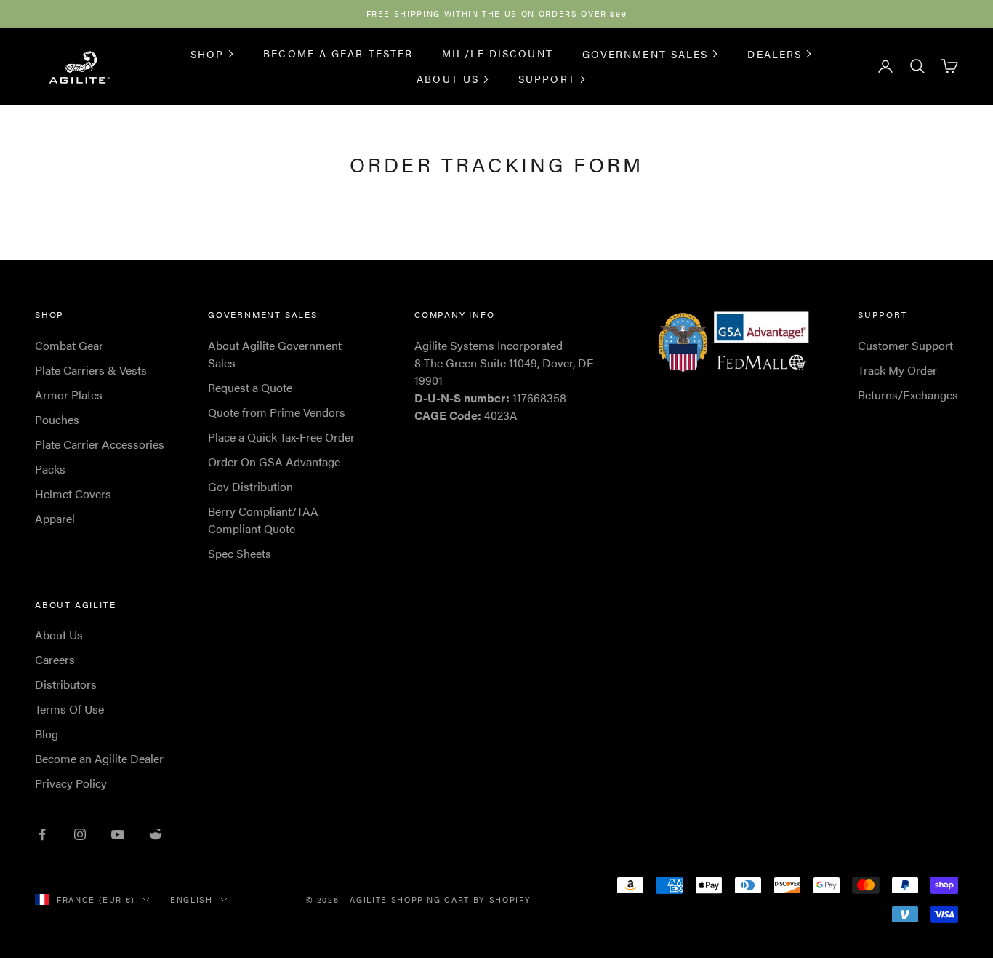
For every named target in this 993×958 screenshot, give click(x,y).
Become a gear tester (338, 53)
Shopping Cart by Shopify (461, 899)
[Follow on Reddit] (155, 834)
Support (547, 78)
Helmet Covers (73, 493)
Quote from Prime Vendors (276, 412)
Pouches (57, 419)
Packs (50, 468)
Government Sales (645, 53)
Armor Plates (68, 394)
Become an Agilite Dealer (99, 758)
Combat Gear (69, 345)
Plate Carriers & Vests (91, 370)
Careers (55, 659)
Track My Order (897, 370)
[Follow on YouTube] (117, 834)
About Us (448, 78)
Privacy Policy (71, 783)
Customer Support (905, 345)
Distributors (66, 684)
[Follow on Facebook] (42, 834)
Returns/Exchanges (908, 394)
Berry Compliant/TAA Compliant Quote (263, 520)
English (191, 899)
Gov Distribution (250, 486)
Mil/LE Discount (497, 53)
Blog (46, 733)
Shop (207, 53)
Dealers (774, 53)
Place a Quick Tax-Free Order (281, 436)
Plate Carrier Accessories (99, 444)
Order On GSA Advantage (274, 461)
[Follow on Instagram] (80, 834)
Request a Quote (250, 387)
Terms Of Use (69, 708)
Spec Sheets (239, 553)
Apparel (55, 518)
